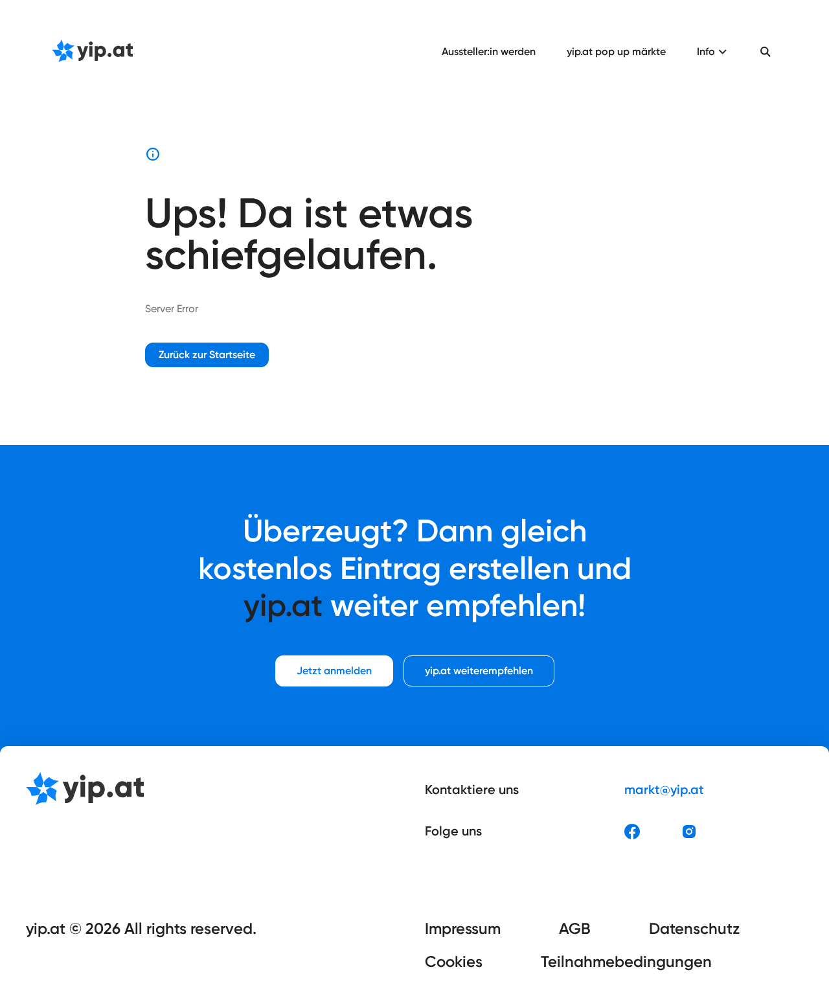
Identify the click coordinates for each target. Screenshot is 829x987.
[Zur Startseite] (92, 52)
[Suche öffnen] (765, 52)
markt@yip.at (664, 789)
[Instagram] (689, 831)
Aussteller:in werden (489, 51)
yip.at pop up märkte (616, 51)
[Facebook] (632, 831)
